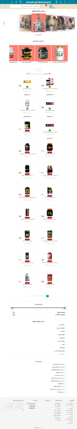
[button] (73, 22)
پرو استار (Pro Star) (59, 375)
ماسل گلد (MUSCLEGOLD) (58, 370)
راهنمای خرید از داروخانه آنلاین (57, 412)
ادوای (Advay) (60, 392)
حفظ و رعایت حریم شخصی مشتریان (58, 418)
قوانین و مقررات (57, 410)
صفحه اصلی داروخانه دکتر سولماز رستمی (58, 404)
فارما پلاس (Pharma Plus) (58, 367)
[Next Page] (26, 296)
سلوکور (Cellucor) (60, 373)
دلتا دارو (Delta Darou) (58, 386)
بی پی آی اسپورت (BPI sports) (57, 389)
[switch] (13, 312)
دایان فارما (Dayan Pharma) (57, 381)
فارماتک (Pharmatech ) (58, 364)
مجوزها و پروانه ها (57, 415)
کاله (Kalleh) (61, 384)
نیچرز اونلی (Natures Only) (58, 378)
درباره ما (59, 408)
